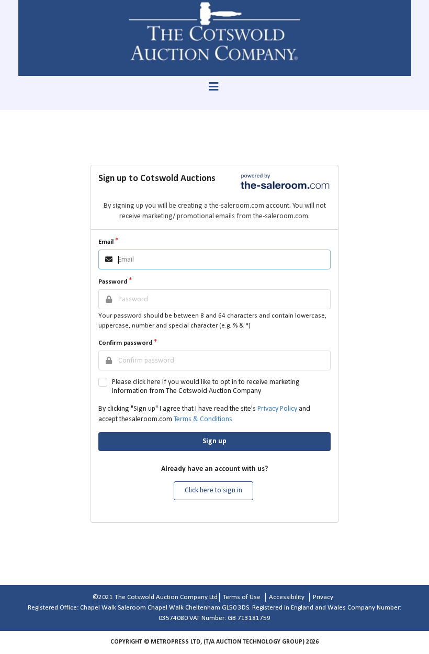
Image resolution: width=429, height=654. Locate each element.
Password (112, 281)
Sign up (214, 441)
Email (106, 242)
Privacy (323, 597)
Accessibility (286, 597)
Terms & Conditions (203, 419)
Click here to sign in (213, 490)
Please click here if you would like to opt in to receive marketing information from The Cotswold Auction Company (206, 386)
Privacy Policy (277, 409)
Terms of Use (242, 597)
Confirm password (125, 343)
